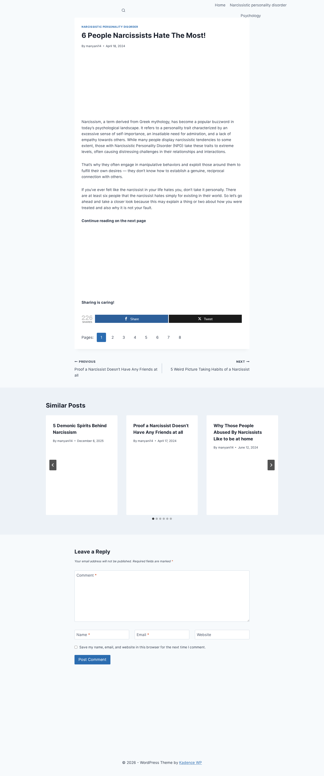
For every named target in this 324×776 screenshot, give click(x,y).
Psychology (251, 15)
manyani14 (93, 46)
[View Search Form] (123, 11)
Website (204, 635)
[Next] (271, 465)
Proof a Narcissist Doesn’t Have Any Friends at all (115, 368)
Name (83, 635)
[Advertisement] (162, 86)
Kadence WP (190, 762)
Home (220, 5)
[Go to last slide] (52, 465)
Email (143, 635)
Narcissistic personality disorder (258, 5)
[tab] (153, 519)
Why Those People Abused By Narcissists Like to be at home (238, 432)
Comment (86, 575)
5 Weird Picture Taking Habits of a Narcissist (210, 365)
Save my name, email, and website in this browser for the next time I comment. (142, 647)
